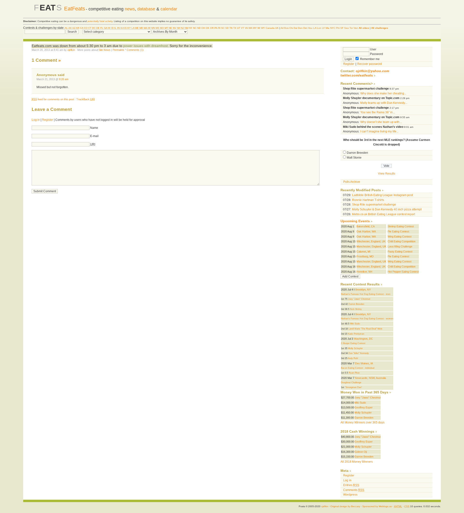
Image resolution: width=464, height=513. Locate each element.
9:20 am (63, 79)
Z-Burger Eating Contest (353, 343)
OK (207, 28)
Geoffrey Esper (364, 407)
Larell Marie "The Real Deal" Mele (365, 329)
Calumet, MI (363, 251)
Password (376, 54)
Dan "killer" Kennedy (358, 353)
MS (157, 28)
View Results (386, 173)
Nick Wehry (356, 309)
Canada (270, 28)
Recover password (369, 64)
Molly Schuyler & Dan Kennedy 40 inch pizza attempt (386, 209)
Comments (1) (135, 49)
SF (341, 28)
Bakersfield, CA (365, 226)
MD (141, 28)
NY (190, 28)
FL (101, 28)
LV (323, 28)
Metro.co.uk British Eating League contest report (383, 214)
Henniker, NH (364, 271)
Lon (319, 28)
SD (227, 28)
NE (170, 28)
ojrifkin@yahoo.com (372, 71)
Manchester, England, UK (371, 246)
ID (112, 28)
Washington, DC (363, 338)
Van (356, 28)
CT (89, 28)
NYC (332, 28)
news (130, 9)
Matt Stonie (354, 157)
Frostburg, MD (365, 256)
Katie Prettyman (356, 334)
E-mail (94, 136)
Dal (295, 28)
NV (174, 28)
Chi (291, 28)
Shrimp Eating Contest (401, 226)
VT (242, 28)
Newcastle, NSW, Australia (370, 377)
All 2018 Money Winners (357, 461)
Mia (327, 28)
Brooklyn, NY (363, 289)
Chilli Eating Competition (401, 241)
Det (305, 28)
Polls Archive (351, 182)
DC (93, 28)
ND (199, 28)
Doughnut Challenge (351, 382)
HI (109, 28)
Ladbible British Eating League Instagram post (382, 195)
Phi (338, 28)
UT (238, 28)
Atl (282, 28)
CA (81, 28)
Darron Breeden (357, 152)
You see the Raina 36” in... (377, 112)
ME (137, 28)
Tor (351, 28)
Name (94, 128)
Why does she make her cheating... (383, 93)
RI (219, 28)
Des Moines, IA (364, 363)
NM (186, 28)
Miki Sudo (355, 323)
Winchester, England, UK (370, 241)
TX (234, 28)
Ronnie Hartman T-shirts (368, 200)
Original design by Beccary (345, 506)
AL (66, 28)
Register (47, 120)
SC (223, 28)
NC (194, 28)
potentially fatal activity (99, 21)
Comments (353, 490)
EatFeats (74, 9)
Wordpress (350, 494)
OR (212, 28)
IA (121, 28)
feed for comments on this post (53, 99)
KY (129, 28)
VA (246, 28)
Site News (104, 49)
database (146, 9)
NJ (182, 28)
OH (203, 28)
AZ (73, 28)
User (372, 49)
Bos (286, 28)
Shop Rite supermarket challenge (374, 204)
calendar (168, 9)
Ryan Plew (354, 373)
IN (118, 28)
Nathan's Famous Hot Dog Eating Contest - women (367, 318)
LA (132, 28)
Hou (310, 28)
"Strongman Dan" (353, 387)
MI (149, 28)
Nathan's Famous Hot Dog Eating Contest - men (365, 294)
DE (98, 28)
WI (258, 28)
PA (215, 28)
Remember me (369, 59)
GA (105, 28)
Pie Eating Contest (398, 231)
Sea (346, 28)
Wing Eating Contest (399, 236)
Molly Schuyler (355, 348)
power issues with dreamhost (145, 46)
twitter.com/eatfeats (357, 75)
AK (70, 28)
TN (230, 28)
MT (166, 28)
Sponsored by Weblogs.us (377, 506)
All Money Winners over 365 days (362, 422)
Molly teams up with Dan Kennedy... (383, 103)
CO (85, 28)
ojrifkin (71, 49)
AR (77, 28)
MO (162, 28)
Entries (351, 485)
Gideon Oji (361, 451)
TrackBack (85, 99)
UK (277, 28)
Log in (36, 120)
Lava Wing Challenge (400, 246)
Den (300, 28)
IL (115, 28)
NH (178, 28)
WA (250, 28)
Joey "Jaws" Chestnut (359, 299)
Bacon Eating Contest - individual (357, 368)
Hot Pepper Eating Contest (403, 271)
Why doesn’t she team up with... (381, 122)
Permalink (118, 49)
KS (125, 28)
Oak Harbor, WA (366, 231)
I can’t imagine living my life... (379, 131)
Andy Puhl (353, 358)
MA (145, 28)
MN (153, 28)
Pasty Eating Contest (400, 251)
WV (255, 28)
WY (263, 28)
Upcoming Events (355, 221)
